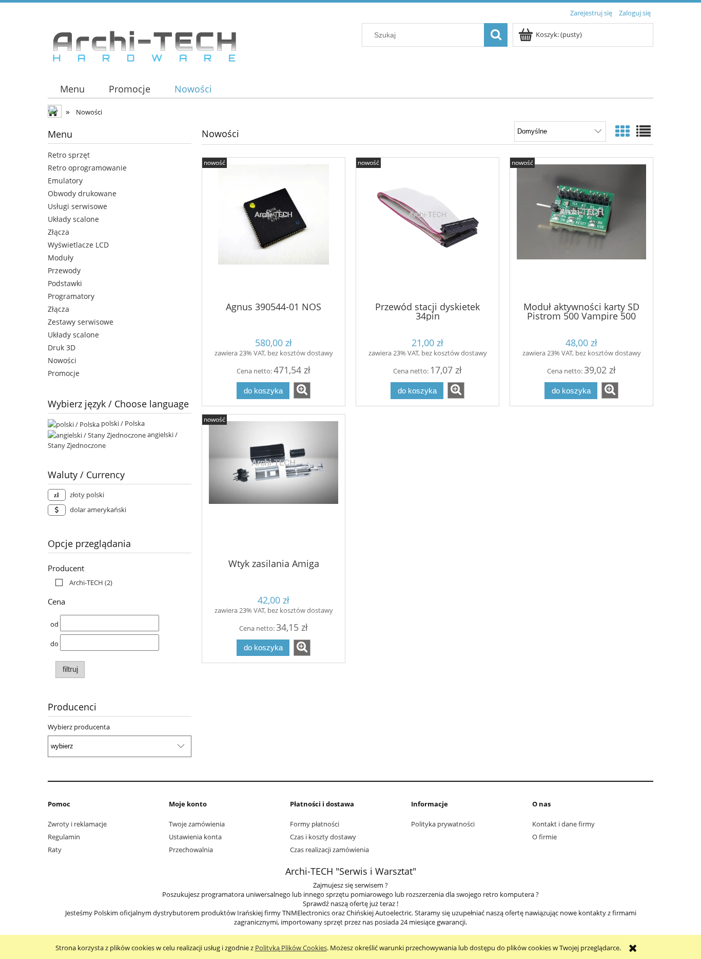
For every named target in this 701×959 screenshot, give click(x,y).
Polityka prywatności (443, 824)
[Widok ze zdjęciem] (622, 131)
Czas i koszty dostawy (323, 836)
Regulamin (64, 836)
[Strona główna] (144, 43)
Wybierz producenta (79, 726)
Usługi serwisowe (77, 206)
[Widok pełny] (643, 131)
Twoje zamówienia (197, 824)
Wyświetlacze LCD (78, 245)
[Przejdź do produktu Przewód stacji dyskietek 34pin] (427, 228)
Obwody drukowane (82, 193)
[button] (302, 390)
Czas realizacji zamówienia (329, 849)
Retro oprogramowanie (87, 168)
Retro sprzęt (69, 155)
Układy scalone (73, 219)
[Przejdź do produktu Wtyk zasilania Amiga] (273, 485)
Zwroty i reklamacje (77, 824)
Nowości (62, 360)
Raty (55, 849)
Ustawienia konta (195, 836)
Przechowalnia (191, 849)
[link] (81, 582)
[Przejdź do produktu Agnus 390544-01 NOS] (273, 228)
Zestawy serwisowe (80, 322)
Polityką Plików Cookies (291, 947)
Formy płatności (314, 824)
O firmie (544, 836)
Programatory (71, 296)
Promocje (64, 373)
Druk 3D (61, 347)
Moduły (60, 257)
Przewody (64, 270)
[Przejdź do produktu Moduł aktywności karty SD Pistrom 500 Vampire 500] (581, 228)
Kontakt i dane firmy (563, 824)
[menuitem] (72, 89)
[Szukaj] (496, 35)
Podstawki (65, 283)
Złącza (58, 232)
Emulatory (65, 180)
